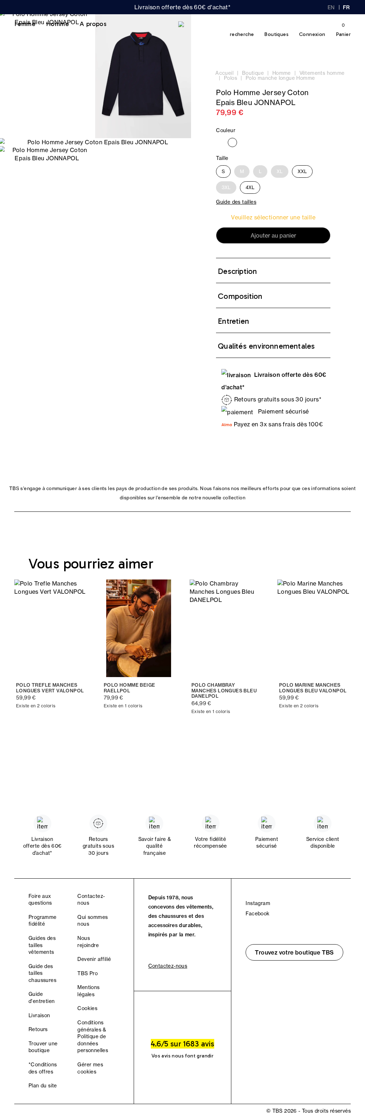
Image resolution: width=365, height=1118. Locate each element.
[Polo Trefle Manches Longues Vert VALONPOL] (51, 628)
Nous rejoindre (88, 941)
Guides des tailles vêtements (42, 945)
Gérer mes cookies (90, 1068)
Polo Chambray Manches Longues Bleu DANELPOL (224, 690)
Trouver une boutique (43, 1047)
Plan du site (43, 1085)
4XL (250, 187)
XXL (302, 171)
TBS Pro (87, 973)
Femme (24, 24)
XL (280, 171)
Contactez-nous (167, 966)
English (331, 7)
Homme (57, 24)
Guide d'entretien (42, 997)
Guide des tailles (236, 201)
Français (347, 7)
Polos (230, 78)
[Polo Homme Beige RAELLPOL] (138, 628)
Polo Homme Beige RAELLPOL (129, 687)
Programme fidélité (43, 920)
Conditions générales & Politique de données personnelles (92, 1036)
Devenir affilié (94, 959)
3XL (226, 187)
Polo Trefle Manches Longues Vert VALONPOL (50, 687)
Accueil (224, 73)
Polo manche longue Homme (280, 78)
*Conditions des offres (43, 1068)
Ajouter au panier (273, 235)
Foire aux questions (40, 899)
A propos (93, 24)
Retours (38, 1029)
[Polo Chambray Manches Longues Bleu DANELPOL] (226, 628)
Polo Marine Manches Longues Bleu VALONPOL (312, 687)
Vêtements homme (322, 73)
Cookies (87, 1008)
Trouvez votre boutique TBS (294, 952)
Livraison (39, 1015)
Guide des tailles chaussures (42, 973)
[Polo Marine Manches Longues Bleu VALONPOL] (314, 628)
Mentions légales (88, 991)
